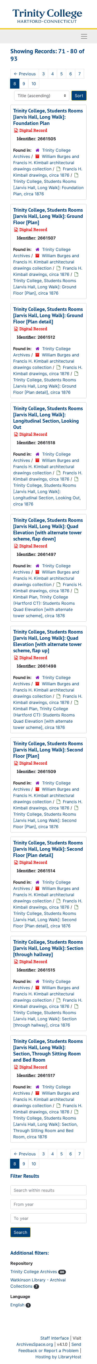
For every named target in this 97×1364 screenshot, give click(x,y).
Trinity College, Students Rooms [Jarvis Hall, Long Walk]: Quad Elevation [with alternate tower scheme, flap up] (48, 641)
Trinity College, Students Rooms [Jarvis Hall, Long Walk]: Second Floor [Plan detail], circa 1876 (45, 919)
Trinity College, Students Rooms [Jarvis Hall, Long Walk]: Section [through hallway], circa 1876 (45, 1019)
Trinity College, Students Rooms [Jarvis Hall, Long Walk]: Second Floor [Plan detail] (48, 849)
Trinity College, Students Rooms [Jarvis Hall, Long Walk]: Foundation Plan (48, 117)
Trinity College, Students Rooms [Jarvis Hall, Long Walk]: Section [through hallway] (48, 948)
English (18, 1304)
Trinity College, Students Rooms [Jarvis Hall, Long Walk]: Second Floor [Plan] (48, 749)
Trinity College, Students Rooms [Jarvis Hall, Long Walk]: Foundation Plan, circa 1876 (48, 187)
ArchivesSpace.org (34, 1344)
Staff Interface (54, 1338)
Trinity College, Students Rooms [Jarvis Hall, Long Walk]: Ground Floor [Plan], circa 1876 (44, 287)
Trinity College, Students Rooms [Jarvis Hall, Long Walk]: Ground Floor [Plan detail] (48, 315)
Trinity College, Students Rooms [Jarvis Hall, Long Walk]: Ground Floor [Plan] (48, 216)
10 (34, 83)
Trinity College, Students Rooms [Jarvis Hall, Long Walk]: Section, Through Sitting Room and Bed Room (48, 1050)
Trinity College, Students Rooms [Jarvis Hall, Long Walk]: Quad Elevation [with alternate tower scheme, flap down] (48, 529)
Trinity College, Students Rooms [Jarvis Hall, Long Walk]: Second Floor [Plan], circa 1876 (45, 820)
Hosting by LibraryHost (58, 1356)
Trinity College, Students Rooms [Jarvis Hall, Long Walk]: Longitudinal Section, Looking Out (48, 417)
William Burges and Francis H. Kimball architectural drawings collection (46, 162)
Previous (25, 73)
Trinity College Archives (34, 1271)
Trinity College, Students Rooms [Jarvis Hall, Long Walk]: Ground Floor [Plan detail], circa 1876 (44, 386)
